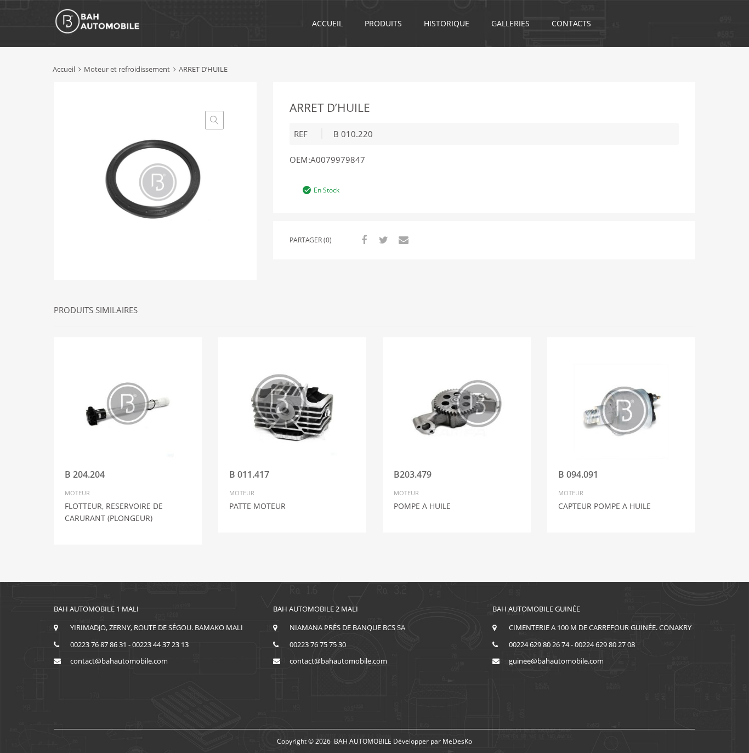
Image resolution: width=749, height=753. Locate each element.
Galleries (510, 23)
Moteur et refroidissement (127, 69)
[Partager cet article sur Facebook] (362, 240)
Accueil (327, 23)
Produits (383, 23)
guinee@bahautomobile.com (556, 661)
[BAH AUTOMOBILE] (97, 31)
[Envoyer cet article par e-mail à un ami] (402, 240)
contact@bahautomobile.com (119, 661)
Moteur (77, 493)
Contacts (571, 23)
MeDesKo (457, 741)
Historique (446, 23)
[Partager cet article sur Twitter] (382, 240)
